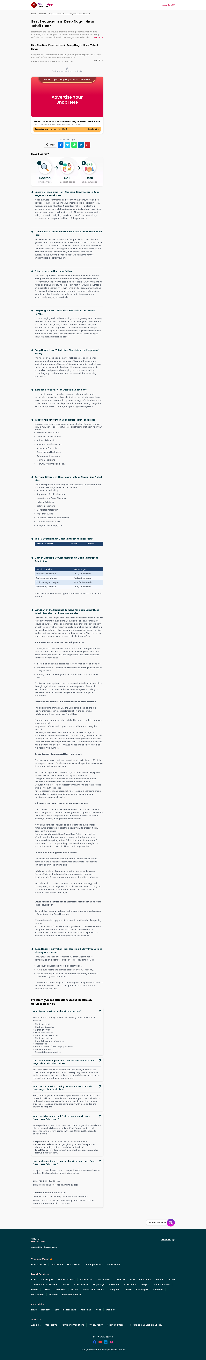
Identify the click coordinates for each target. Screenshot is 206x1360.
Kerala (159, 1279)
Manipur (145, 1284)
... (97, 37)
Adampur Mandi (94, 1264)
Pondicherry (145, 1279)
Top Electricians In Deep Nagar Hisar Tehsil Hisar (69, 13)
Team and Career (116, 1324)
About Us (166, 1239)
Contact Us (51, 1324)
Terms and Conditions (73, 1324)
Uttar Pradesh (81, 1284)
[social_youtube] (100, 1342)
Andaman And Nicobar (45, 1284)
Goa (132, 1279)
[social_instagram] (111, 1342)
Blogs (98, 1309)
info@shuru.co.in (49, 1247)
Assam (74, 1289)
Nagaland (158, 1289)
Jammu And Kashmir (93, 1289)
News (34, 1309)
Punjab (34, 1289)
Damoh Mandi (74, 1264)
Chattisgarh (47, 1279)
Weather (110, 1309)
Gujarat (66, 1284)
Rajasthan (114, 1284)
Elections (45, 1309)
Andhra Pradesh (161, 1284)
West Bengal (37, 1294)
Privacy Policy (96, 1324)
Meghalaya (99, 1284)
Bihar (33, 1279)
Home (33, 13)
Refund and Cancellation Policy (146, 1324)
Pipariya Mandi (38, 1264)
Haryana (53, 1294)
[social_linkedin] (105, 1342)
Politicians (86, 1309)
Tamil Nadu (60, 1289)
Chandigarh (142, 1289)
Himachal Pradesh (71, 1294)
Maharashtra (86, 1279)
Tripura (128, 1289)
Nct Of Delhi (104, 1279)
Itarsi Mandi (57, 1264)
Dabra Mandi (113, 1264)
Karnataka (120, 1279)
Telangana (114, 1289)
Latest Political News (65, 1309)
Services (42, 13)
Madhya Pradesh (66, 1279)
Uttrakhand (130, 1284)
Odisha (171, 1279)
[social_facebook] (94, 1342)
